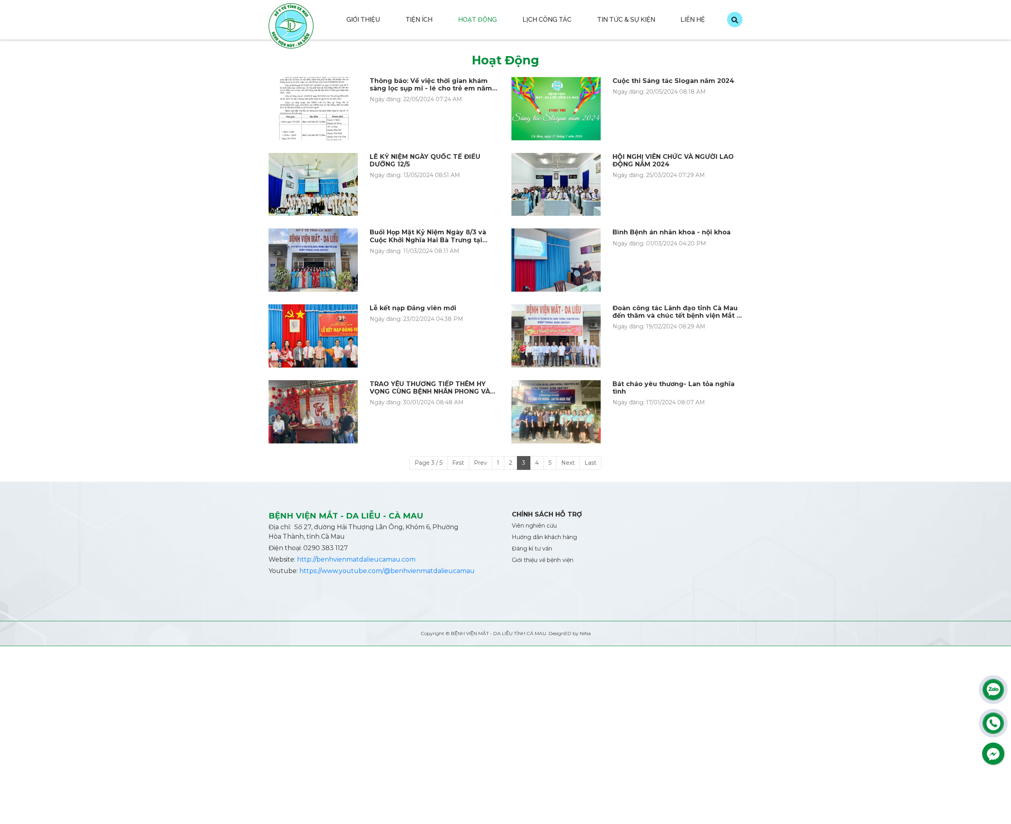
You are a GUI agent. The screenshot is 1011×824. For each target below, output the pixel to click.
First (458, 462)
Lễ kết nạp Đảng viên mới (413, 308)
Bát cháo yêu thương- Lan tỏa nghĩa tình (674, 387)
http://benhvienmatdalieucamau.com (356, 559)
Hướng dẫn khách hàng (544, 537)
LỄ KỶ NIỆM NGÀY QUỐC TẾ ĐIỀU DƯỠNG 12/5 (425, 160)
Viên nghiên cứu (534, 525)
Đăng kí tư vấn (532, 548)
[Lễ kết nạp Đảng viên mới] (313, 336)
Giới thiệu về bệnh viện (542, 560)
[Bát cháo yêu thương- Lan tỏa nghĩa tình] (556, 411)
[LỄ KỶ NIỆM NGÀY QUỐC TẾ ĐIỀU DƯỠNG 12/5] (313, 184)
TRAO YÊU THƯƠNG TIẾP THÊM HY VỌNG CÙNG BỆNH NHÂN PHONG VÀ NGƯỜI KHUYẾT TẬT (430, 387)
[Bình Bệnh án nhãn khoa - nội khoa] (556, 260)
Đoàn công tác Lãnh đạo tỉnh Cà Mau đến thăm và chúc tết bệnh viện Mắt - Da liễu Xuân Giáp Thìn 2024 (676, 311)
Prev (480, 462)
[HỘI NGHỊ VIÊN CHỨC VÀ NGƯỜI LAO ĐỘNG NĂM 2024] (556, 184)
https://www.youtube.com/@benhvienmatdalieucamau (387, 571)
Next (568, 462)
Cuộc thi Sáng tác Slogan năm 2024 (673, 81)
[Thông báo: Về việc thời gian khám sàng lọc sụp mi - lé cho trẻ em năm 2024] (313, 108)
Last (590, 462)
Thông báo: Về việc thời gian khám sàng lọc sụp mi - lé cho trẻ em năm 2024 (431, 84)
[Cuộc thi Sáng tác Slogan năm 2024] (556, 108)
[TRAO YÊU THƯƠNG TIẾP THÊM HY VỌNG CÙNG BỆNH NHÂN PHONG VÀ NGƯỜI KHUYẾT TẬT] (313, 411)
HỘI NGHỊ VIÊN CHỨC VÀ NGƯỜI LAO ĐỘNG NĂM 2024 (673, 160)
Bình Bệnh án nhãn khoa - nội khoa (672, 232)
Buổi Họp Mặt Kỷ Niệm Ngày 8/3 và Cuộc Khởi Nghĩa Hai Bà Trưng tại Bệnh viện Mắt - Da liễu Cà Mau (428, 235)
